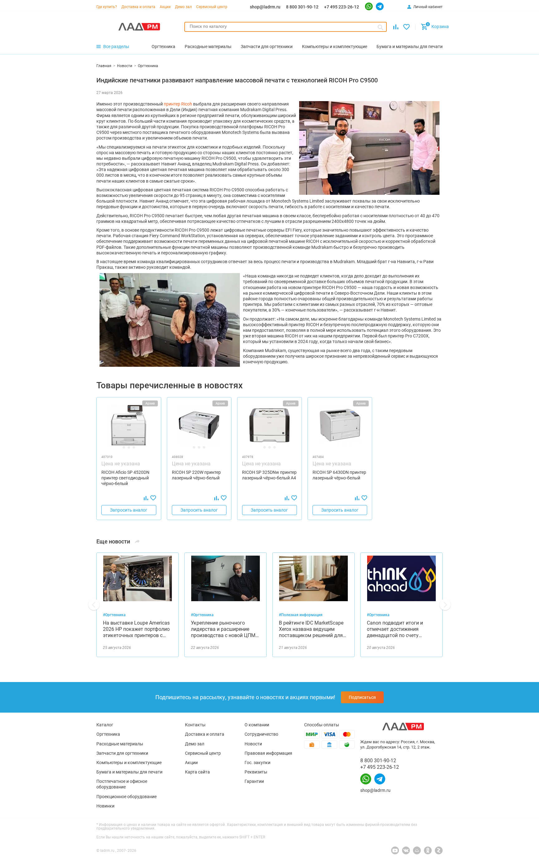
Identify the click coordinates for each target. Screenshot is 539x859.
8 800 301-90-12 (302, 6)
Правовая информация (268, 753)
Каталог (104, 724)
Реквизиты (256, 771)
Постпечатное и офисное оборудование (121, 784)
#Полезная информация (301, 615)
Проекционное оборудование (126, 796)
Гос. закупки (257, 762)
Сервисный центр (211, 7)
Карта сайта (197, 771)
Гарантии (254, 781)
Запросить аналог (128, 510)
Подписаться (362, 697)
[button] (94, 604)
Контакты (195, 724)
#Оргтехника (114, 615)
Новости (253, 743)
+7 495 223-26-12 (341, 6)
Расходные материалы (119, 743)
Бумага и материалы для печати (129, 771)
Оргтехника (108, 734)
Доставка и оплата (138, 7)
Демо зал (183, 7)
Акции (165, 7)
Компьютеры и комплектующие (129, 762)
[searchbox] (286, 26)
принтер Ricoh (178, 103)
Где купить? (106, 7)
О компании (257, 724)
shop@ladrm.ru (265, 6)
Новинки (105, 805)
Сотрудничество (261, 734)
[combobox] (285, 27)
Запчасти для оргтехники (122, 753)
